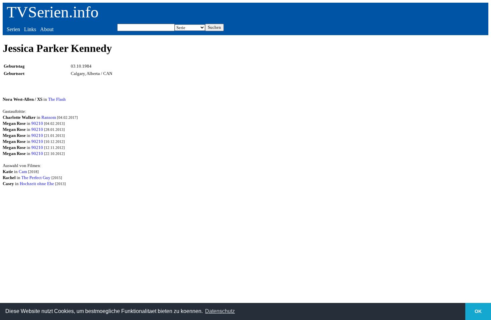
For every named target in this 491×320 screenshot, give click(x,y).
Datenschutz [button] (220, 311)
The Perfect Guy (35, 177)
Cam (23, 171)
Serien (13, 29)
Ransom (48, 117)
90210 (37, 123)
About (46, 29)
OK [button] (478, 311)
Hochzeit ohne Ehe (37, 183)
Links (30, 29)
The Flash (57, 99)
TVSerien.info (53, 12)
